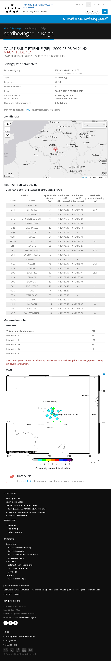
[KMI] (18, 650)
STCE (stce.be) (11, 645)
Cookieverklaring (39, 590)
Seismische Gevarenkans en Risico (23, 554)
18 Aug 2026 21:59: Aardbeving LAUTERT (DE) (26, 509)
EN (94, 5)
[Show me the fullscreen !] (7, 135)
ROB (28, 109)
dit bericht (29, 481)
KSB (81, 4)
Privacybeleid (94, 590)
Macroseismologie (16, 558)
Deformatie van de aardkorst (20, 565)
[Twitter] (92, 11)
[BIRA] (12, 650)
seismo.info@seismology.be (24, 617)
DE (104, 5)
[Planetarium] (5, 650)
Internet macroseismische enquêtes (21, 505)
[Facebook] (87, 11)
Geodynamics (11, 575)
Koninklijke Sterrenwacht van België (20, 636)
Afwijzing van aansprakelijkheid (73, 590)
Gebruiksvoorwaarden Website (16, 590)
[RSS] (97, 11)
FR (99, 5)
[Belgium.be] (30, 650)
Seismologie (15, 28)
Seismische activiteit (16, 551)
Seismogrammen (13, 498)
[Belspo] (24, 650)
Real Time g (13, 529)
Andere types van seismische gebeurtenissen (26, 512)
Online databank (15, 532)
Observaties (11, 525)
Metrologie (12, 572)
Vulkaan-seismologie (17, 579)
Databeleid (53, 590)
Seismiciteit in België (14, 502)
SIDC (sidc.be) (10, 640)
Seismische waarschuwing (19, 547)
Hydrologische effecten (18, 568)
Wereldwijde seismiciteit (16, 516)
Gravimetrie (11, 561)
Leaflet (84, 177)
